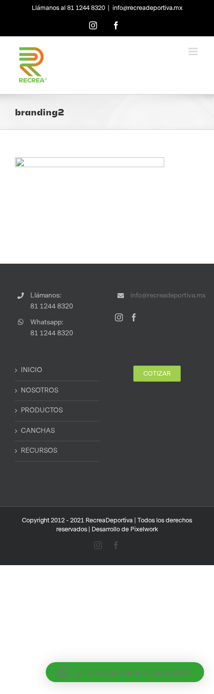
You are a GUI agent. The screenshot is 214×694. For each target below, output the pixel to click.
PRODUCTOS (42, 410)
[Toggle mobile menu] (194, 51)
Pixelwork (144, 529)
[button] (125, 672)
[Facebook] (134, 317)
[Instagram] (119, 317)
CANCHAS (38, 430)
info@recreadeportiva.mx (147, 8)
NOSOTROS (39, 390)
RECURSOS (39, 450)
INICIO (31, 370)
